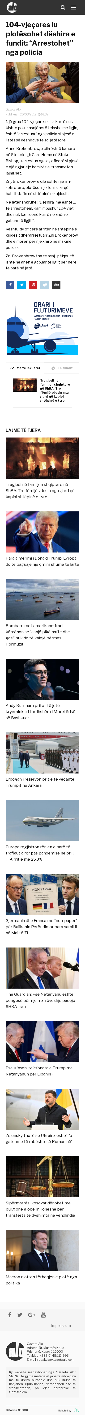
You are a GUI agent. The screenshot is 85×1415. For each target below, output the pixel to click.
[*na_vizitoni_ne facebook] (9, 1314)
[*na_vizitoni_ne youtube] (43, 1314)
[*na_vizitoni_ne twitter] (19, 1314)
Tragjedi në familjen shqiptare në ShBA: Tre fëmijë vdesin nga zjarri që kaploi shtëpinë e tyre (55, 390)
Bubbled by (64, 1410)
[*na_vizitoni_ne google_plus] (31, 1314)
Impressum (61, 1325)
